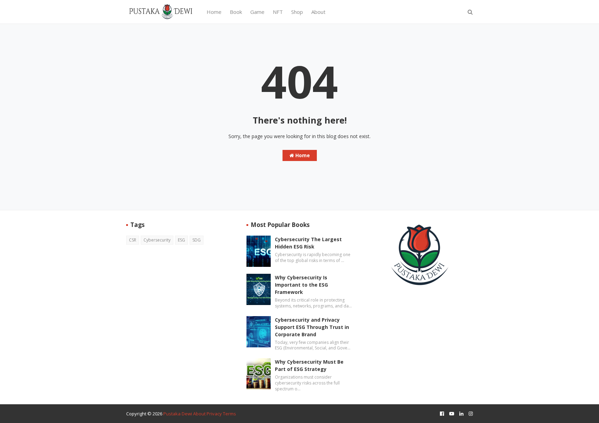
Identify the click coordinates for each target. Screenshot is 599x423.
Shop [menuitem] (297, 11)
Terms (229, 414)
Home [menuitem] (214, 11)
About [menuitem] (318, 11)
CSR (132, 240)
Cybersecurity (157, 240)
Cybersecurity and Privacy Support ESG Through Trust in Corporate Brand (312, 327)
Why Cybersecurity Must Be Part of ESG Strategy (309, 365)
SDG (196, 240)
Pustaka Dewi (177, 414)
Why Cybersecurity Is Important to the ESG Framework (301, 284)
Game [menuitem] (257, 11)
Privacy (214, 414)
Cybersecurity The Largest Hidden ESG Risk (308, 243)
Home (302, 155)
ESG (181, 240)
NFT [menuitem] (278, 11)
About (199, 414)
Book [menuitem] (236, 11)
